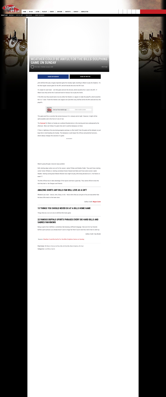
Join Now (59, 11)
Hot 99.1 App (19, 15)
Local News (48, 249)
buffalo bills (66, 246)
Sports (53, 249)
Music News (29, 15)
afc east (81, 246)
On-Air (31, 11)
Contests (68, 11)
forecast (42, 123)
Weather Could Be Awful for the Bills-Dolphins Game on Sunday (63, 239)
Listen (37, 11)
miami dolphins (74, 246)
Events (52, 11)
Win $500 (11, 15)
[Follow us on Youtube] (138, 12)
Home (24, 11)
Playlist (44, 11)
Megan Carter (97, 202)
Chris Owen (37, 67)
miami (48, 246)
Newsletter (84, 11)
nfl (45, 246)
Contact (75, 11)
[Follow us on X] (134, 12)
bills (61, 246)
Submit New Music (39, 15)
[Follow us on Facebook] (129, 12)
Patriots (53, 246)
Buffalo (58, 246)
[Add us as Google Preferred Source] (125, 12)
